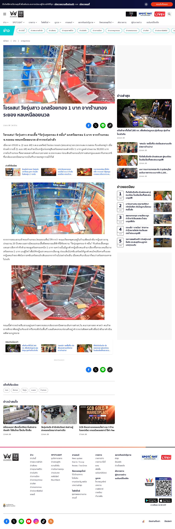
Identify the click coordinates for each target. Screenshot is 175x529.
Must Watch (55, 480)
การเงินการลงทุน (57, 469)
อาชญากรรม (25, 41)
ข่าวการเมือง (97, 30)
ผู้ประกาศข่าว (136, 22)
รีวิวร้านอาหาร (77, 474)
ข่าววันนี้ (21, 30)
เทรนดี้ (74, 498)
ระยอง (33, 390)
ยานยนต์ (68, 22)
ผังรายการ (122, 22)
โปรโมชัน (75, 478)
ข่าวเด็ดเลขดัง (120, 465)
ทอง (6, 390)
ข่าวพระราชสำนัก (37, 30)
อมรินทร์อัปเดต (101, 473)
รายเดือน (98, 492)
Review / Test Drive (79, 465)
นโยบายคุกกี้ (84, 4)
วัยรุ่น (25, 390)
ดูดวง (57, 22)
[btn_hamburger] (4, 14)
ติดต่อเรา (168, 521)
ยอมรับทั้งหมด (162, 4)
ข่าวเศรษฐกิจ (55, 462)
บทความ (98, 485)
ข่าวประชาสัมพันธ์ (161, 30)
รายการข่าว (99, 458)
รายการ (32, 22)
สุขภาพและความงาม (79, 494)
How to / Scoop (78, 462)
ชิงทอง (15, 390)
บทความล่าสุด (77, 485)
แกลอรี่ (32, 494)
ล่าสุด (117, 458)
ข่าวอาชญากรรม (114, 30)
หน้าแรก (6, 41)
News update (77, 458)
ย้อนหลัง (118, 462)
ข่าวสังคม (52, 30)
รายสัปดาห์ (99, 489)
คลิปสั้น (98, 469)
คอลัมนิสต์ (55, 476)
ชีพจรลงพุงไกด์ (105, 22)
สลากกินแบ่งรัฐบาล (85, 22)
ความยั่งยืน (55, 465)
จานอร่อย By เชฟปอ (79, 481)
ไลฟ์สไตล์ (44, 22)
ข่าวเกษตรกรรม (131, 30)
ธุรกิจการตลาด (56, 458)
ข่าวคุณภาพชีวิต (67, 30)
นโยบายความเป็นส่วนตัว (64, 4)
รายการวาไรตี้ (100, 462)
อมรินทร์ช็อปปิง (153, 22)
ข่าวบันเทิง (83, 30)
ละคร (97, 465)
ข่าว (4, 22)
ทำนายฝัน (99, 496)
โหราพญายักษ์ (100, 481)
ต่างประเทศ (55, 473)
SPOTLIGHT (17, 22)
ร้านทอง (43, 390)
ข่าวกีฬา (146, 30)
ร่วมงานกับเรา (154, 521)
